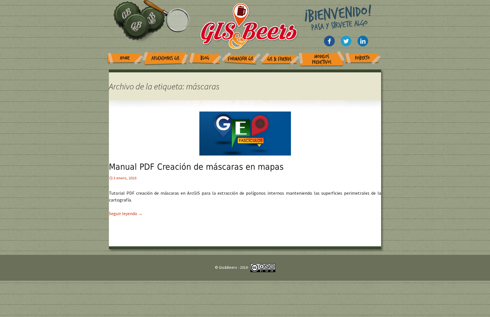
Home (125, 58)
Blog (204, 58)
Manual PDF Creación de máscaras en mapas (196, 167)
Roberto (362, 58)
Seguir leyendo (126, 213)
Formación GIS (241, 59)
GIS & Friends (279, 59)
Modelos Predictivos (321, 59)
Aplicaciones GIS (165, 58)
